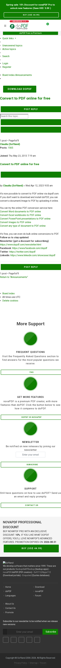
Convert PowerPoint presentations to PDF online (25, 218)
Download (39, 587)
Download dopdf (20, 89)
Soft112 (37, 572)
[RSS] (37, 640)
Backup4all (21, 569)
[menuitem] (12, 45)
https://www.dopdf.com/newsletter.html (20, 244)
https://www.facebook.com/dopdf (29, 248)
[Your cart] (46, 25)
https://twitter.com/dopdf (22, 251)
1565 (10, 147)
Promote (9, 612)
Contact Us (10, 608)
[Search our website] (58, 25)
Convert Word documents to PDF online (20, 211)
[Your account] (52, 25)
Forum (38, 595)
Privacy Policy (20, 663)
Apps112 (46, 572)
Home (8, 587)
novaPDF (7, 572)
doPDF (8, 591)
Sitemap (34, 663)
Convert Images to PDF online (15, 222)
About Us (9, 604)
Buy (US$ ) (31, 15)
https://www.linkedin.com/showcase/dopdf (32, 255)
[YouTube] (29, 640)
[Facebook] (6, 640)
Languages (10, 595)
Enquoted (26, 575)
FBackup (31, 569)
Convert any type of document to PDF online (23, 225)
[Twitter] (13, 640)
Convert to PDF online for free (25, 98)
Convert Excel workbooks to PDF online (20, 215)
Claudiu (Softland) (10, 144)
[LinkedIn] (21, 640)
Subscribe (50, 631)
